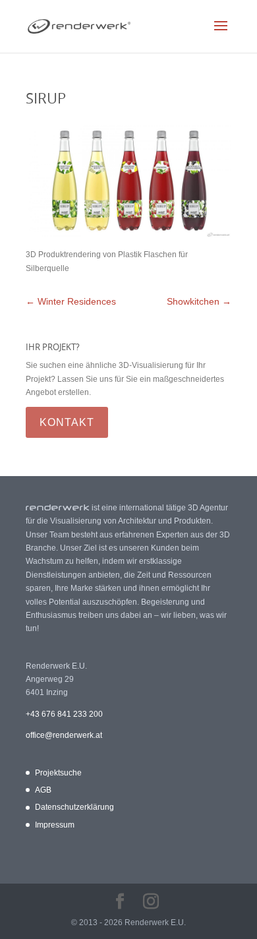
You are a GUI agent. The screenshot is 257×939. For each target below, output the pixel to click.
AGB (43, 790)
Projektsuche (58, 772)
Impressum (54, 825)
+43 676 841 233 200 (64, 714)
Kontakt (67, 422)
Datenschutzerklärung (74, 807)
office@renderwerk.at (64, 735)
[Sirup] (128, 234)
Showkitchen (199, 301)
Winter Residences (71, 301)
